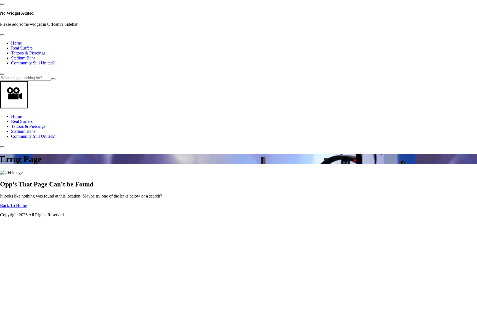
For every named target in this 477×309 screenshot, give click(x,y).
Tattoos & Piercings (28, 53)
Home (16, 43)
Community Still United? (33, 63)
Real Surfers (22, 48)
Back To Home (13, 205)
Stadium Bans (23, 58)
